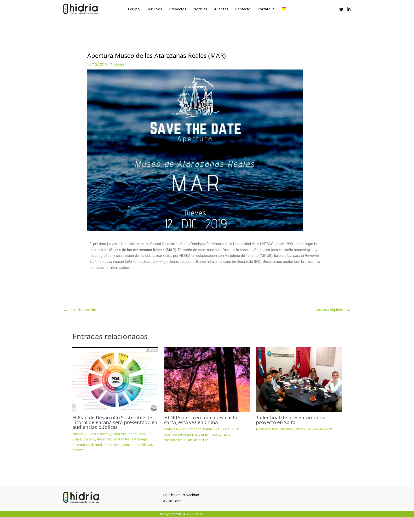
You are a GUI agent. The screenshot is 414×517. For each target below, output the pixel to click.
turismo (78, 450)
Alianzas (221, 8)
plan (125, 444)
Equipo (134, 8)
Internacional (82, 444)
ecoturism (203, 434)
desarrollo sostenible (113, 439)
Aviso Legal (172, 500)
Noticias (200, 8)
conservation (182, 434)
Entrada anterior (80, 309)
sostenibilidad (141, 444)
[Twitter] (341, 9)
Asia (167, 434)
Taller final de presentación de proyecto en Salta (290, 420)
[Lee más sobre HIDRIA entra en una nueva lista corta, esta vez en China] (207, 379)
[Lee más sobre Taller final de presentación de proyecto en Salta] (299, 379)
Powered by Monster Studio (230, 513)
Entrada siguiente (333, 309)
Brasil (76, 439)
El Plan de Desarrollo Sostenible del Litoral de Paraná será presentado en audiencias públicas (114, 422)
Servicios (154, 8)
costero (89, 439)
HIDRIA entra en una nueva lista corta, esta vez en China (200, 420)
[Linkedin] (348, 9)
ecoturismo (221, 434)
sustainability (197, 440)
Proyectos (177, 8)
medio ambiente (108, 444)
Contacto (242, 8)
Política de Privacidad (181, 494)
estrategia (140, 439)
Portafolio (266, 8)
